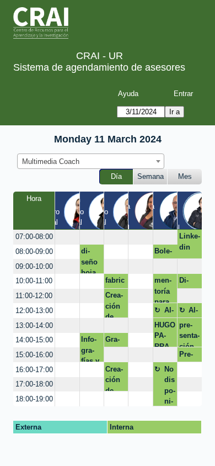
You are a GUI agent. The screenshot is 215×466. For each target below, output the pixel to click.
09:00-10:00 (34, 266)
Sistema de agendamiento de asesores (99, 67)
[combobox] (90, 161)
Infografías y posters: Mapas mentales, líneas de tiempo (91, 348)
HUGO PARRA (164, 334)
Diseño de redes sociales (189, 282)
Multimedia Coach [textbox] (50, 161)
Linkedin (189, 241)
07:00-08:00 (34, 236)
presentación (189, 334)
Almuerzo (169, 312)
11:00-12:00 (33, 296)
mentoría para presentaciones (164, 289)
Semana (150, 176)
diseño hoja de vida (89, 260)
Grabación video (114, 341)
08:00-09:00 (34, 251)
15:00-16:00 (34, 355)
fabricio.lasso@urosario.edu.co (115, 282)
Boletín (163, 253)
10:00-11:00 (33, 281)
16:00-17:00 (34, 370)
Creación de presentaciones (115, 304)
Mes (185, 176)
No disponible (169, 385)
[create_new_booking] (67, 237)
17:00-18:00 (34, 384)
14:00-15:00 (34, 340)
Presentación (189, 356)
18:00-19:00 (34, 399)
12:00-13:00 (34, 310)
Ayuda (128, 93)
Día (116, 176)
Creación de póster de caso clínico (115, 378)
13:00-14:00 (34, 325)
